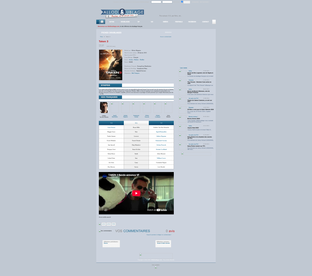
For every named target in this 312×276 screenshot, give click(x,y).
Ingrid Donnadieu (161, 132)
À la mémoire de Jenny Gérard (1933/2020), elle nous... (200, 104)
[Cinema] (191, 80)
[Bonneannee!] (193, 116)
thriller (113, 224)
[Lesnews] (183, 68)
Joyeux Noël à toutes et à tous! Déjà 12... (199, 129)
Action (131, 59)
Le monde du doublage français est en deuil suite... (200, 76)
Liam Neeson (111, 127)
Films (102, 36)
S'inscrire (195, 2)
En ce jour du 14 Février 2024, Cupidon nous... (199, 112)
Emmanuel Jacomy (161, 140)
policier (109, 224)
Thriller (142, 59)
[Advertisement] (196, 51)
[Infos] (190, 71)
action (103, 224)
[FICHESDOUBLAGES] (111, 32)
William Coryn (161, 158)
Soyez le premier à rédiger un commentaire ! (159, 234)
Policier (136, 59)
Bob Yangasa (135, 73)
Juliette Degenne (161, 136)
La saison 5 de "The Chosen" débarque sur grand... (200, 86)
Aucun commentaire (165, 36)
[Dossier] (191, 107)
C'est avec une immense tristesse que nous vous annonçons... (200, 95)
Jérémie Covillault (157, 116)
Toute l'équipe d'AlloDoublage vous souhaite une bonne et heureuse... (200, 121)
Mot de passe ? (204, 2)
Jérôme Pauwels (161, 145)
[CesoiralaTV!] (194, 98)
